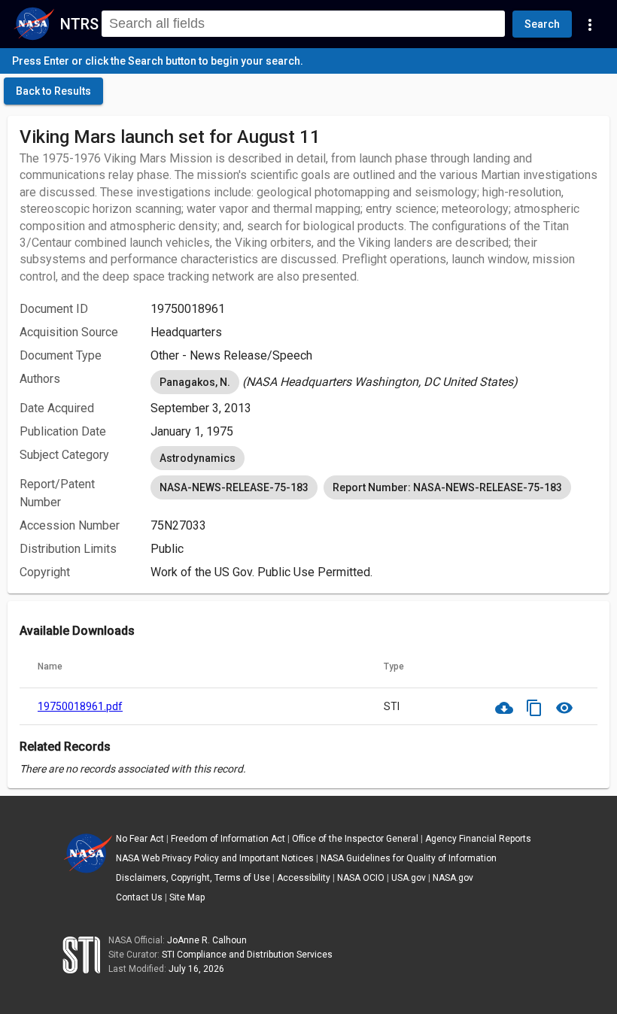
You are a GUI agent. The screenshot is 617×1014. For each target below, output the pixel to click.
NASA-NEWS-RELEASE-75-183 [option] (234, 487)
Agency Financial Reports (478, 838)
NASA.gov (453, 878)
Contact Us (139, 897)
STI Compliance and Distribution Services (247, 954)
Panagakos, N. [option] (195, 382)
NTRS (79, 24)
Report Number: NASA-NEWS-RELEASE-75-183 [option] (447, 487)
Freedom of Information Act (228, 838)
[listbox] (373, 382)
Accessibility (303, 878)
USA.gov (408, 878)
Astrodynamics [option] (198, 458)
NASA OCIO (360, 878)
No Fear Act (140, 838)
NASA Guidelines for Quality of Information (409, 858)
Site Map (187, 897)
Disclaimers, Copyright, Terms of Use (193, 878)
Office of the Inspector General (355, 838)
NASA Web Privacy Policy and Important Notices (215, 858)
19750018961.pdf (80, 706)
